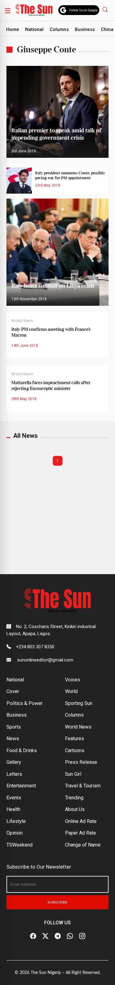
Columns (59, 29)
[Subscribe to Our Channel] (58, 936)
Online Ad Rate (81, 821)
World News (22, 320)
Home (12, 29)
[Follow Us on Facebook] (33, 936)
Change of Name (83, 845)
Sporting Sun (78, 703)
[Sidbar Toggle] (7, 10)
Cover (12, 691)
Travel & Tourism (83, 786)
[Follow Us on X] (45, 936)
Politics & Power (24, 703)
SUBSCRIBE (57, 902)
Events (13, 798)
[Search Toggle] (106, 9)
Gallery (13, 762)
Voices (72, 680)
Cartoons (74, 750)
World (71, 691)
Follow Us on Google (83, 10)
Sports (13, 727)
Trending (74, 798)
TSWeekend (19, 845)
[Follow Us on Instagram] (82, 936)
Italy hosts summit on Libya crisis (52, 286)
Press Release (81, 762)
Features (74, 738)
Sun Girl (73, 774)
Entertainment (21, 786)
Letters (14, 774)
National (34, 29)
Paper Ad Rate (80, 833)
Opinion (14, 833)
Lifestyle (16, 821)
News (12, 738)
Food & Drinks (21, 750)
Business (85, 29)
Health (13, 809)
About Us (75, 809)
